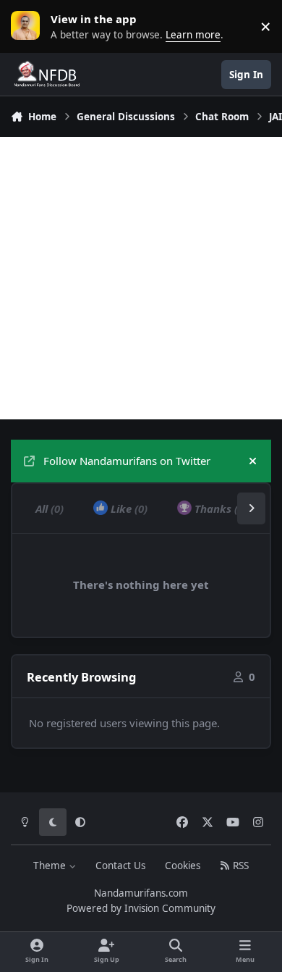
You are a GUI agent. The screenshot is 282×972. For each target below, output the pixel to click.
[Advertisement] (141, 278)
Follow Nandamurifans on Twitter (126, 460)
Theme (51, 865)
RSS (239, 865)
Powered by (141, 908)
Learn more (29, 26)
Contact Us (120, 865)
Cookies (182, 865)
